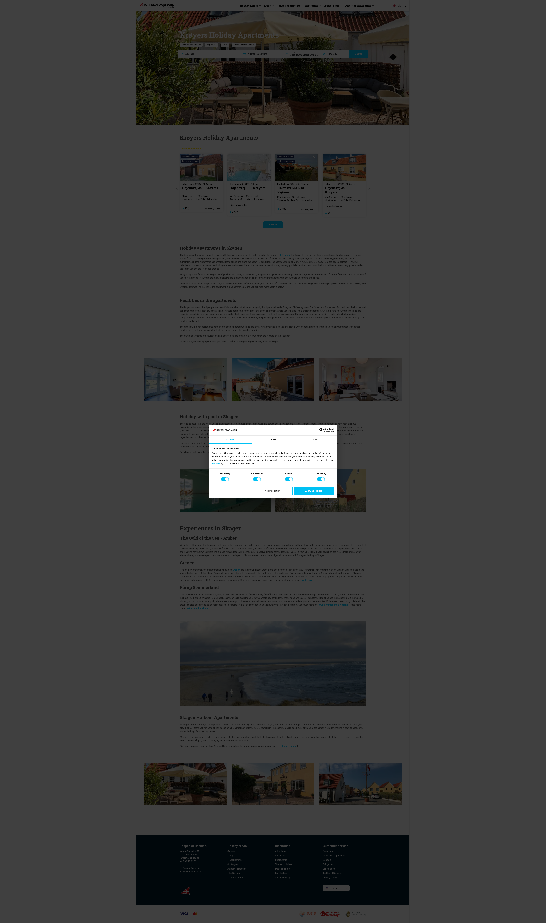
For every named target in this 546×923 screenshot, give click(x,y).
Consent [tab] (230, 439)
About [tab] (315, 439)
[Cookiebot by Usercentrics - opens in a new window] (321, 430)
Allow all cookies (313, 491)
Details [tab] (273, 439)
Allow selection (272, 491)
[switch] (257, 479)
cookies (216, 463)
